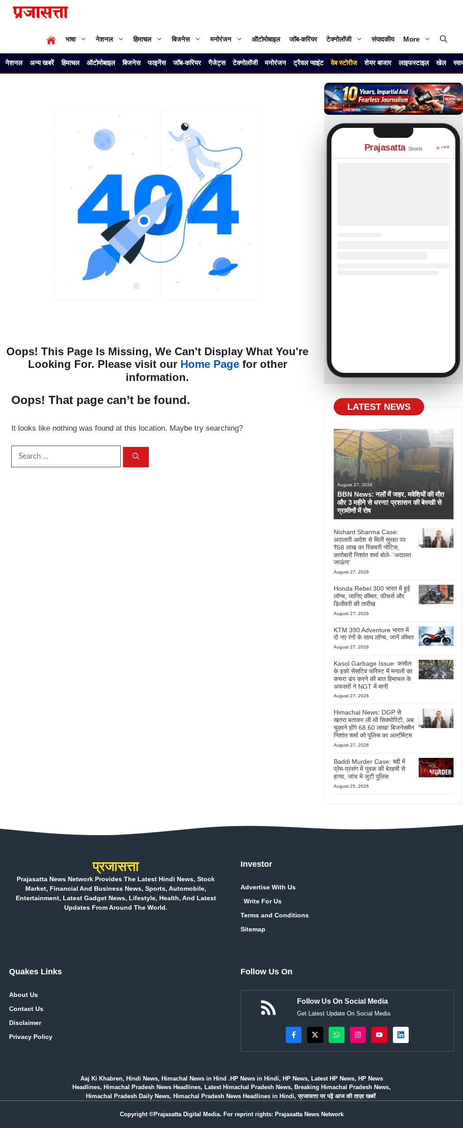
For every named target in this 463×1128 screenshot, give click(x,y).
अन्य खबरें (42, 62)
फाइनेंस (157, 62)
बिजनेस (181, 39)
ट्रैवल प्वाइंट (308, 62)
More (411, 39)
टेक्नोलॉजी (338, 39)
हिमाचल (142, 39)
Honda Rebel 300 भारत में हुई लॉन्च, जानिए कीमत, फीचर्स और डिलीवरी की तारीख (372, 596)
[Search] (136, 457)
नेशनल (104, 39)
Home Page (209, 364)
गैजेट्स (217, 62)
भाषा (71, 39)
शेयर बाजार (378, 62)
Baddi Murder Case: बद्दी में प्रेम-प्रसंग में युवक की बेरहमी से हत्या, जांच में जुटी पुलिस (369, 769)
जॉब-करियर (303, 39)
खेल (441, 62)
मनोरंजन (221, 39)
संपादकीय (383, 39)
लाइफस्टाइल (414, 62)
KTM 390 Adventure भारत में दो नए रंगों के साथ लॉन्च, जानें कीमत (374, 633)
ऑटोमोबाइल (266, 39)
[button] (443, 39)
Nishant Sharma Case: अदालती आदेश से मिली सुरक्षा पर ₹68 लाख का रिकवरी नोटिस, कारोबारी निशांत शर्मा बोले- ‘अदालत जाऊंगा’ (372, 547)
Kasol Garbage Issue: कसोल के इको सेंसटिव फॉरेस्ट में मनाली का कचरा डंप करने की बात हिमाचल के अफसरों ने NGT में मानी (373, 675)
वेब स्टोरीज (344, 62)
